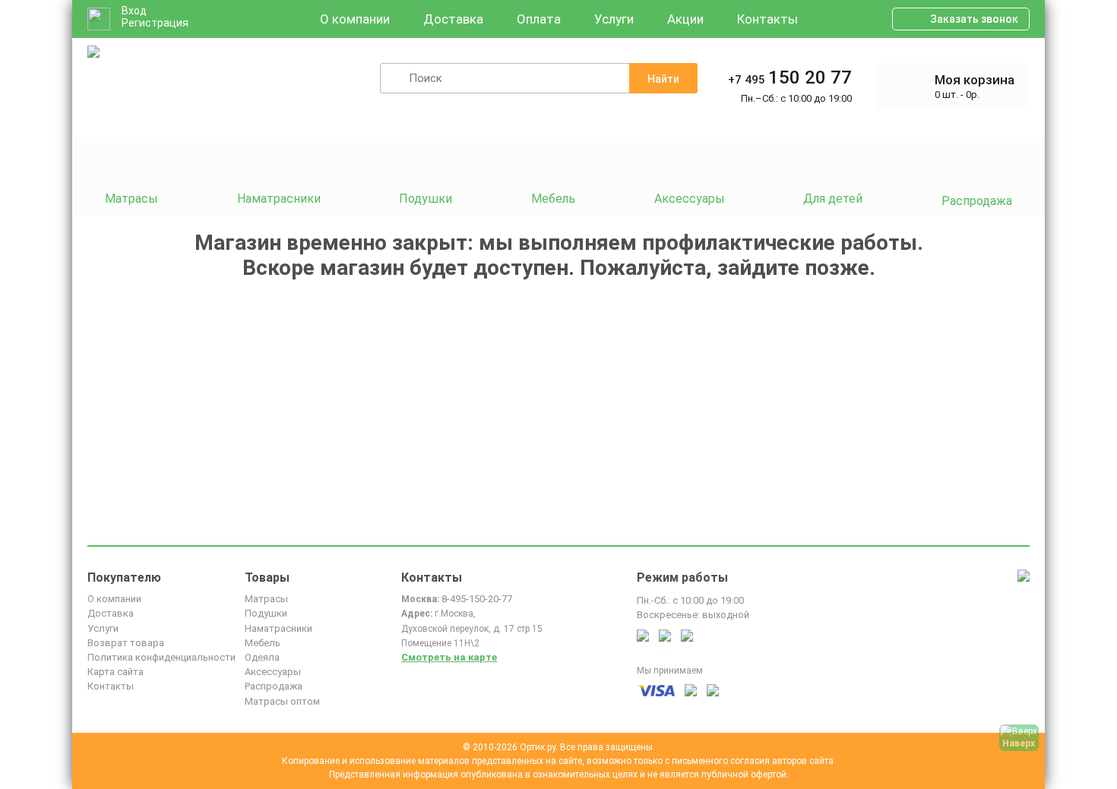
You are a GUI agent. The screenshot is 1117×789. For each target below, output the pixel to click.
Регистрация (155, 23)
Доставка (453, 19)
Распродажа (273, 686)
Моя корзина (974, 79)
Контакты (767, 19)
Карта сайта (115, 671)
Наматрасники (278, 628)
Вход (134, 11)
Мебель (262, 643)
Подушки (266, 613)
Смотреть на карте (449, 657)
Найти (663, 79)
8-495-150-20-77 (476, 598)
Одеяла (262, 657)
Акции (685, 19)
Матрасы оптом (282, 701)
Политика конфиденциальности (161, 657)
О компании (355, 19)
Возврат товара (125, 643)
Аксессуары (273, 671)
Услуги (614, 19)
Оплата (539, 19)
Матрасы (266, 598)
